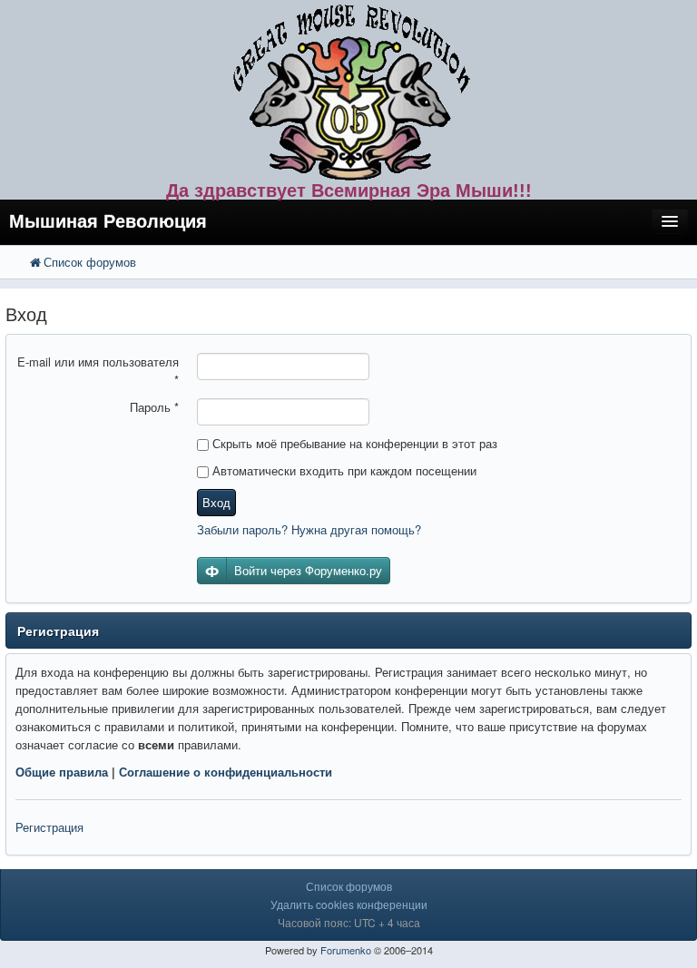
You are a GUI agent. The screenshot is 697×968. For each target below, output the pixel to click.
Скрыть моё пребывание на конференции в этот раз (353, 443)
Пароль (154, 407)
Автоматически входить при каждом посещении (342, 470)
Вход (216, 502)
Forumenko (345, 950)
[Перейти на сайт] (349, 88)
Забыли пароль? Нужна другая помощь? (309, 529)
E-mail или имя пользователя (98, 370)
